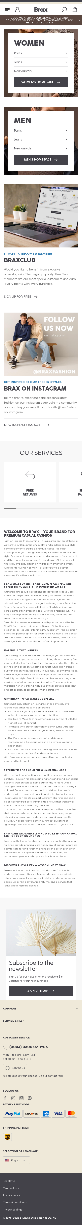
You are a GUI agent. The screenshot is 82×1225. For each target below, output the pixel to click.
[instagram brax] (13, 1098)
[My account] (17, 9)
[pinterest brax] (29, 1098)
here (29, 22)
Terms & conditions (15, 1202)
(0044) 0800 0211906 (28, 1047)
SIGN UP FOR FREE (17, 296)
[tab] (10, 508)
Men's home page (37, 159)
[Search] (64, 9)
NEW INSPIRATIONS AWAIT (23, 425)
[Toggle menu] (7, 9)
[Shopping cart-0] (75, 9)
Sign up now (37, 991)
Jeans (18, 62)
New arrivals (22, 71)
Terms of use (11, 1188)
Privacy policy (11, 1195)
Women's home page (37, 82)
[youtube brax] (21, 1098)
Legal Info (9, 1181)
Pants (18, 53)
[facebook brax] (5, 1098)
